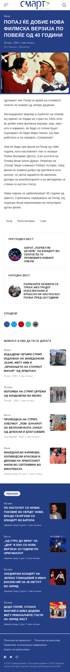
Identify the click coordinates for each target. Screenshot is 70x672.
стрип (43, 221)
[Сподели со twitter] (14, 324)
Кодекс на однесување (17, 649)
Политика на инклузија (47, 640)
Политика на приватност (17, 640)
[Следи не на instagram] (16, 657)
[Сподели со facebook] (7, 324)
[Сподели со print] (35, 324)
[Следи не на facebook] (5, 657)
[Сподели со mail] (28, 324)
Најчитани (12, 493)
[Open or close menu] (6, 5)
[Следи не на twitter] (11, 657)
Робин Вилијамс (26, 221)
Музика (8, 387)
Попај (9, 221)
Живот (7, 350)
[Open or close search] (64, 5)
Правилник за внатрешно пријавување (25, 644)
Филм (7, 16)
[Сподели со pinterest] (21, 324)
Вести (7, 415)
